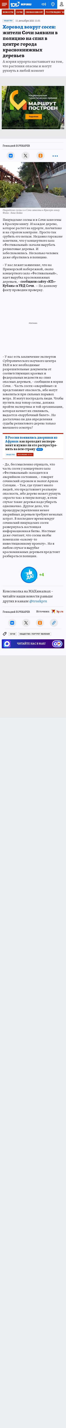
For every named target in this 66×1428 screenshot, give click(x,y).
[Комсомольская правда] (20, 4)
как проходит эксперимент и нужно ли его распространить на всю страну (31, 443)
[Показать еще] (55, 156)
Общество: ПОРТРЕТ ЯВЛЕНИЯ (35, 634)
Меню (4, 4)
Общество (8, 21)
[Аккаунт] (61, 4)
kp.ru (60, 611)
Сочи (19, 12)
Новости (8, 12)
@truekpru (38, 601)
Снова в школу (34, 12)
